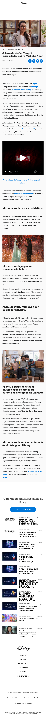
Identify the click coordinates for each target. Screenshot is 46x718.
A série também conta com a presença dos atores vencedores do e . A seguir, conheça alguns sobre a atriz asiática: (22, 195)
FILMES (23, 659)
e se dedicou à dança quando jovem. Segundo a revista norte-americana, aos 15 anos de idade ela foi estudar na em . (22, 322)
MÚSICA (23, 672)
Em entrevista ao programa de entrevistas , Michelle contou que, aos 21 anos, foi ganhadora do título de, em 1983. (22, 279)
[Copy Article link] (41, 61)
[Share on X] (33, 61)
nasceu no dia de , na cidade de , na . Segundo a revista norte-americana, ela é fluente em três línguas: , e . (22, 222)
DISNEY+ (23, 655)
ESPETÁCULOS (23, 668)
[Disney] (23, 3)
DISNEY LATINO (23, 676)
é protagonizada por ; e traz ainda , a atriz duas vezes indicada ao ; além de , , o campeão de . (22, 129)
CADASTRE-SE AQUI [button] (23, 510)
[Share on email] (37, 60)
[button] (3, 3)
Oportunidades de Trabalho (31, 698)
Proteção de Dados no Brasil (30, 692)
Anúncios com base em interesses (23, 703)
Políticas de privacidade (14, 692)
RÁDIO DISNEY (23, 663)
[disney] (23, 648)
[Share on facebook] (30, 61)
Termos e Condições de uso (14, 698)
